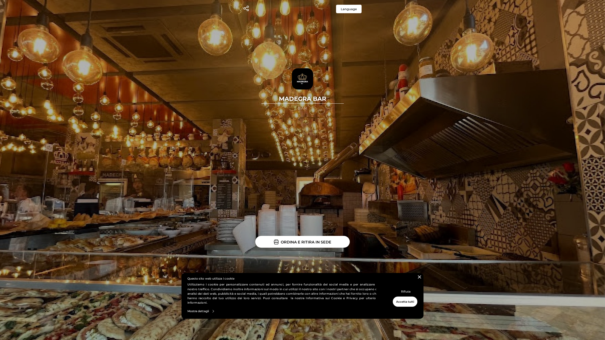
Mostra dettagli (198, 311)
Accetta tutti (405, 301)
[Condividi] (246, 9)
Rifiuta (406, 291)
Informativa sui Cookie (324, 298)
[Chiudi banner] (419, 277)
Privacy (352, 298)
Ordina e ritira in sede (305, 242)
